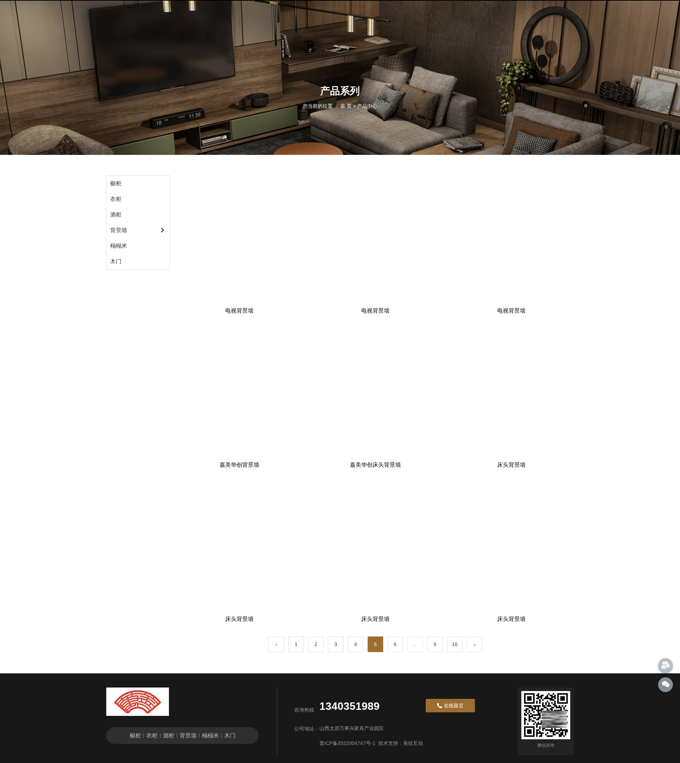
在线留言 (366, 20)
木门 (115, 261)
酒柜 (115, 215)
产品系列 (283, 20)
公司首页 (241, 20)
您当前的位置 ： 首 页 (328, 106)
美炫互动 (413, 743)
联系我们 (450, 20)
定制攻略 (324, 20)
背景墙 (118, 230)
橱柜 (115, 183)
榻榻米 (118, 246)
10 (455, 644)
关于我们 (408, 20)
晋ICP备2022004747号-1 (347, 743)
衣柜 (115, 199)
